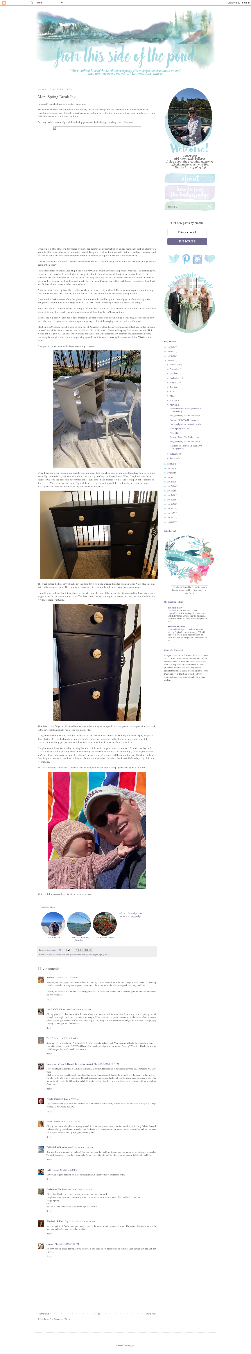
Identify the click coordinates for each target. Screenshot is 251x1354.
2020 (169, 472)
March (173, 404)
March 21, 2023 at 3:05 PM (67, 1243)
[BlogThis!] (79, 950)
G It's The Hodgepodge (130, 916)
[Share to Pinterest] (90, 950)
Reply (49, 999)
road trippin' (93, 954)
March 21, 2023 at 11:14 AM (82, 1221)
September (175, 377)
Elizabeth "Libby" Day (57, 1221)
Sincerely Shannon (177, 626)
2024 (169, 355)
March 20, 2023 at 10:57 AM (67, 1121)
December (174, 364)
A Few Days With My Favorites (79, 938)
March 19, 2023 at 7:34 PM (79, 1009)
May (172, 395)
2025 (169, 351)
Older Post (150, 1313)
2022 (169, 463)
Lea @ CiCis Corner (56, 1009)
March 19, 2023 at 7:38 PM (66, 1038)
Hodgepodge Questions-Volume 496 (185, 424)
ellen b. (49, 1121)
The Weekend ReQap (105, 937)
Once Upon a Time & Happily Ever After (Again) (69, 1063)
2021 (169, 468)
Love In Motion (53, 937)
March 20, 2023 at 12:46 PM (80, 1147)
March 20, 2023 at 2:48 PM (80, 1189)
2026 (169, 346)
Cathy (49, 1169)
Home (97, 1313)
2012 (169, 508)
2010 (169, 517)
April (172, 400)
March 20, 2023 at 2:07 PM (65, 1169)
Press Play (174, 432)
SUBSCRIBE (187, 241)
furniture (65, 954)
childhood (57, 954)
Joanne (50, 1243)
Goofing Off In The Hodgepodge (184, 419)
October (174, 373)
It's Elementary (175, 607)
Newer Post (44, 1313)
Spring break (104, 954)
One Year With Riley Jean (179, 610)
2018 (169, 481)
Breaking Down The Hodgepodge (184, 436)
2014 (169, 499)
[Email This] (76, 950)
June (172, 391)
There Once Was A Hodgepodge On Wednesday (185, 410)
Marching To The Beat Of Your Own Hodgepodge (186, 447)
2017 (169, 486)
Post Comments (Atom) (60, 1318)
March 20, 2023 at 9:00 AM (66, 1098)
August (173, 382)
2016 (169, 490)
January (173, 458)
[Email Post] (67, 950)
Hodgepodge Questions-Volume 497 (185, 415)
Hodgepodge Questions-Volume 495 (185, 441)
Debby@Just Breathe (56, 1147)
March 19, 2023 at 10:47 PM (106, 1063)
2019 (169, 477)
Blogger (130, 1345)
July (172, 386)
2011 (169, 513)
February (174, 453)
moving (84, 954)
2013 (169, 504)
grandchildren (75, 954)
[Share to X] (83, 950)
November (175, 368)
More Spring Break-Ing (180, 428)
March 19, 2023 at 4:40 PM (67, 977)
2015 (169, 495)
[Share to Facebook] (86, 950)
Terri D (49, 1038)
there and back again (177, 629)
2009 (169, 522)
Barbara (50, 977)
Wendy (49, 1098)
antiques (49, 954)
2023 (169, 360)
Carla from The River (56, 1189)
